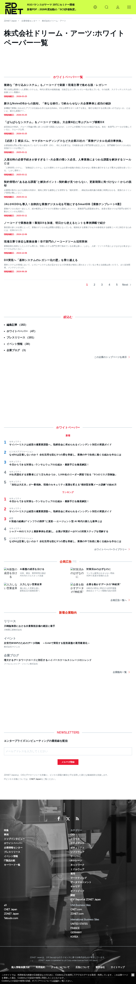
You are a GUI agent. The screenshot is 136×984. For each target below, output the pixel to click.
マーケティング (78, 878)
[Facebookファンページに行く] (58, 818)
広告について (83, 967)
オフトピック (77, 891)
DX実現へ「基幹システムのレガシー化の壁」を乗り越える (41, 260)
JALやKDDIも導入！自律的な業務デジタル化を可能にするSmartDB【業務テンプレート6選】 (63, 204)
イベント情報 (11, 856)
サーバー (75, 856)
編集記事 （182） (17, 324)
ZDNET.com (77, 913)
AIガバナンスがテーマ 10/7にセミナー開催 (51, 4)
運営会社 (100, 967)
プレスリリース (12, 852)
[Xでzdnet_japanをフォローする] (68, 818)
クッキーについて (60, 967)
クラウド (75, 838)
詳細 (56, 981)
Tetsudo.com (11, 918)
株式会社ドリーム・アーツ (54, 21)
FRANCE (74, 928)
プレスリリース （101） (21, 337)
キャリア (75, 886)
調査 (72, 895)
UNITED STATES (79, 923)
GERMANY (76, 932)
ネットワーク (77, 864)
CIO (72, 834)
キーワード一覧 (12, 864)
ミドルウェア (77, 869)
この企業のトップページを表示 (110, 357)
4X (5, 905)
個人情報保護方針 (20, 967)
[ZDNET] (14, 7)
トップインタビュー (14, 838)
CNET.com (76, 909)
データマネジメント (80, 882)
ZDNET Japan (10, 21)
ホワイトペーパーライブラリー (110, 549)
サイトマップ (118, 967)
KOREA (74, 936)
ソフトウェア (77, 852)
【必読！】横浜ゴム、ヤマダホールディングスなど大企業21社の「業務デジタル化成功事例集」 (64, 140)
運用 (72, 873)
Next (125, 284)
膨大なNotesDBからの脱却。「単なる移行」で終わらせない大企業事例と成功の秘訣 (57, 103)
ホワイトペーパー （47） (22, 331)
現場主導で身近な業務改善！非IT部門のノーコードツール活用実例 (45, 241)
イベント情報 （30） (19, 343)
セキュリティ (77, 847)
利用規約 (40, 967)
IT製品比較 (9, 860)
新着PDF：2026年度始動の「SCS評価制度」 (52, 9)
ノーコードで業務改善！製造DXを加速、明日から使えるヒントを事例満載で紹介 (55, 222)
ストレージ (76, 860)
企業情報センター (29, 21)
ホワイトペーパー (13, 843)
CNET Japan (35, 779)
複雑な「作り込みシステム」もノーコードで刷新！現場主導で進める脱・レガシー (55, 85)
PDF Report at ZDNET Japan (85, 899)
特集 (6, 830)
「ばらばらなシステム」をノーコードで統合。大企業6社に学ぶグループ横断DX (54, 122)
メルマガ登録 (68, 762)
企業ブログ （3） (17, 350)
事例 (6, 834)
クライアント (77, 843)
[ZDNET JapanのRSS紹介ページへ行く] (77, 818)
